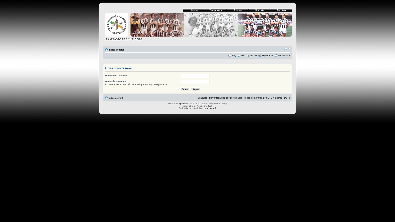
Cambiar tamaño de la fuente (287, 49)
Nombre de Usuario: (116, 75)
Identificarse (284, 55)
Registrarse (267, 55)
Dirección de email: (115, 81)
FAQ (234, 55)
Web (243, 55)
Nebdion (201, 106)
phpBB (183, 103)
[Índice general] (197, 28)
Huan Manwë (210, 108)
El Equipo (202, 98)
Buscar (253, 55)
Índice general (116, 49)
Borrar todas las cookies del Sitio (225, 98)
